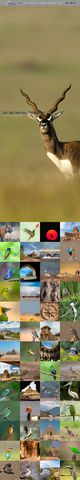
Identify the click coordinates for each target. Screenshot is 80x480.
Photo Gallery (33, 3)
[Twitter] (74, 3)
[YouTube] (67, 3)
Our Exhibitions (43, 3)
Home (20, 3)
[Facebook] (71, 3)
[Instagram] (69, 3)
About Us (26, 3)
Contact (60, 3)
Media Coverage (52, 3)
